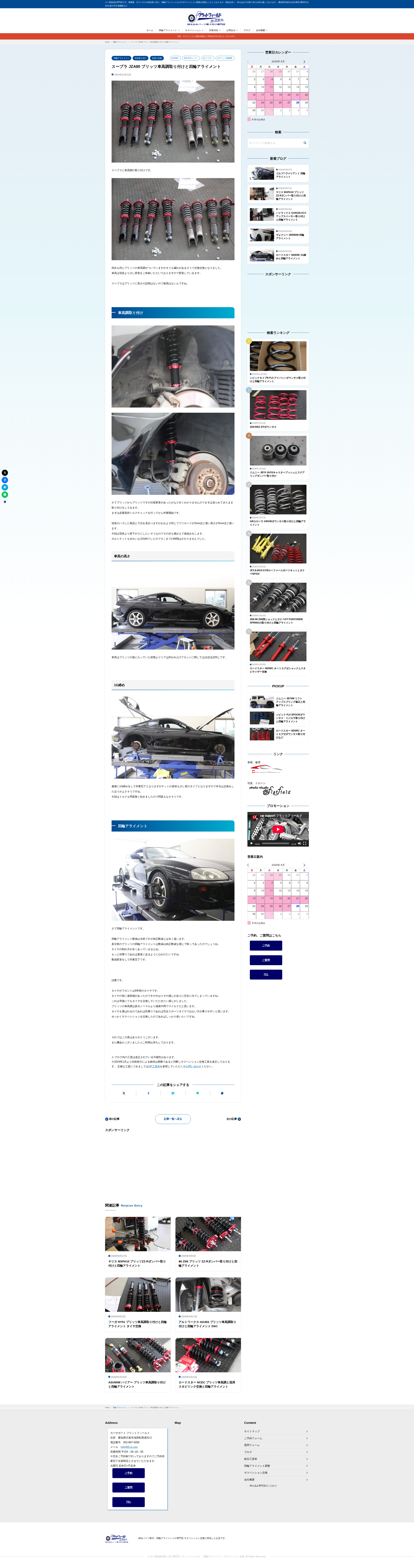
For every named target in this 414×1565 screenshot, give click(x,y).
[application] (278, 829)
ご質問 (266, 960)
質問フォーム (252, 1445)
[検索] (305, 143)
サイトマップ (252, 1431)
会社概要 (260, 30)
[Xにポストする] (124, 1093)
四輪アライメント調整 (257, 1465)
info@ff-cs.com (129, 1447)
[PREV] (250, 61)
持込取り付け (140, 58)
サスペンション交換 (255, 1472)
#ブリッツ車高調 (224, 58)
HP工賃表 (154, 1066)
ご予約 (266, 945)
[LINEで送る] (197, 1093)
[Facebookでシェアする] (148, 1093)
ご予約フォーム (253, 1438)
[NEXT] (306, 61)
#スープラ (207, 58)
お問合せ (230, 30)
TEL (266, 974)
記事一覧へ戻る (173, 1118)
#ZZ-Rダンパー (190, 58)
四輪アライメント (168, 30)
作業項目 (213, 30)
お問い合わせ (193, 1066)
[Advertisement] (173, 1162)
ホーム (150, 30)
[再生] (251, 843)
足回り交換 (157, 58)
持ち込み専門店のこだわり (263, 1485)
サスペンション (193, 30)
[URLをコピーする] (222, 1093)
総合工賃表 (250, 1458)
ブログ (247, 30)
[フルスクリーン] (304, 843)
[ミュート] (299, 843)
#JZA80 (175, 58)
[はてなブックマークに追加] (173, 1093)
